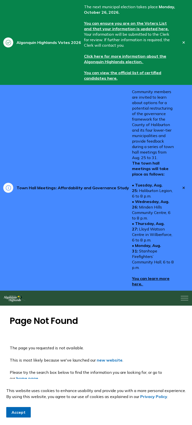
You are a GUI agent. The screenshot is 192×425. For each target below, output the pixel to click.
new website (109, 360)
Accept (19, 412)
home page (27, 378)
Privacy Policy (153, 396)
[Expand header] (184, 298)
